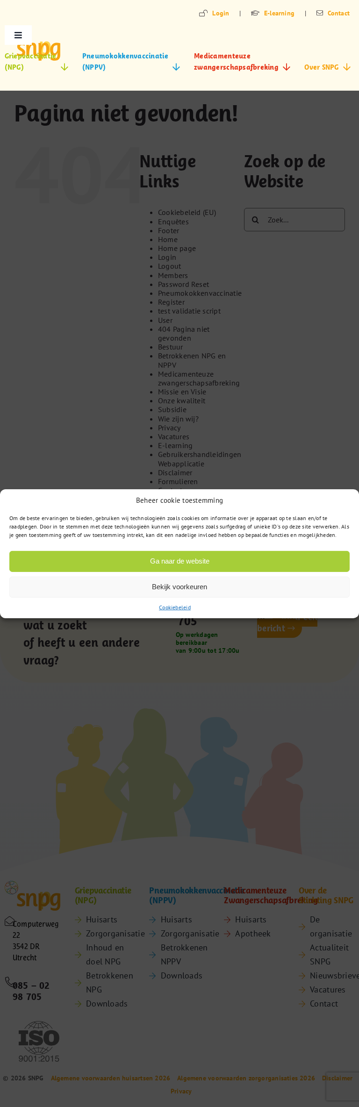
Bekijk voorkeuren (179, 587)
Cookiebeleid (175, 606)
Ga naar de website (179, 561)
